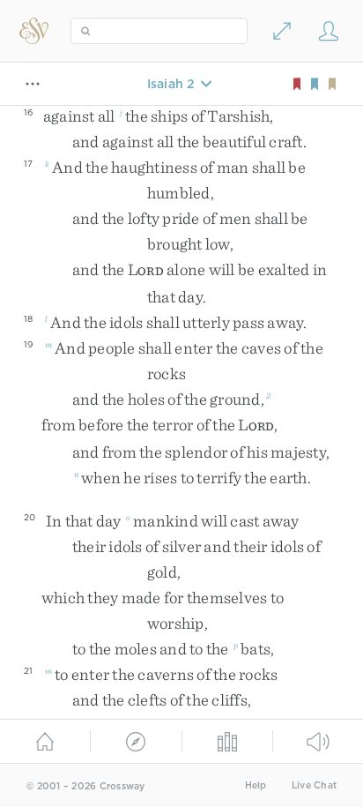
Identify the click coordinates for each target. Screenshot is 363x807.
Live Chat (314, 785)
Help (256, 785)
